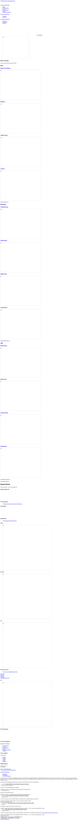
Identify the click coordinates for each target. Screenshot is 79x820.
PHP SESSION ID (5, 790)
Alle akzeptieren (11, 817)
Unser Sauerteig (6, 10)
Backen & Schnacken (7, 12)
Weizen (4, 759)
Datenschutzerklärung (69, 779)
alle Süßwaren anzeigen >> (5, 479)
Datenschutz (5, 22)
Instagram (4, 16)
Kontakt (4, 23)
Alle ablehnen (17, 817)
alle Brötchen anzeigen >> (5, 340)
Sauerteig (4, 761)
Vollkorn (4, 758)
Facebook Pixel (5, 796)
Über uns (4, 9)
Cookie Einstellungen (7, 776)
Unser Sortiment (6, 8)
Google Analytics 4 (5, 810)
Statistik (3, 809)
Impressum (5, 21)
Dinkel (4, 760)
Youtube (3, 804)
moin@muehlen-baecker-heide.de (9, 770)
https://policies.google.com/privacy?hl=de (50, 812)
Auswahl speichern (4, 817)
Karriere (4, 11)
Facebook (4, 17)
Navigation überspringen (4, 5)
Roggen (4, 757)
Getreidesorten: (3, 755)
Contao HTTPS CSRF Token (7, 785)
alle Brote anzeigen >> (4, 201)
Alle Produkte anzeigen (4, 481)
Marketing (4, 795)
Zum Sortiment (39, 35)
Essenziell (3, 784)
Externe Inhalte (4, 803)
